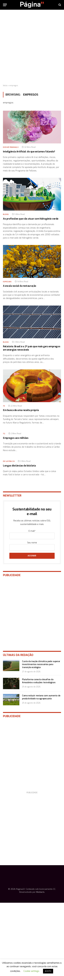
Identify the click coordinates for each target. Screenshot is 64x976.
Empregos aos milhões (15, 438)
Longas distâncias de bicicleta (19, 465)
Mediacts (40, 892)
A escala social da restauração (19, 285)
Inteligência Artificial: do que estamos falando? (29, 151)
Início (5, 85)
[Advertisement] (32, 47)
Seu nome (32, 542)
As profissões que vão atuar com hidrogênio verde (30, 218)
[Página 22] (32, 4)
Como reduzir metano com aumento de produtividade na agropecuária (41, 697)
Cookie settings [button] (31, 971)
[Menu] (5, 4)
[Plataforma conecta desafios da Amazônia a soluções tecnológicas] (11, 683)
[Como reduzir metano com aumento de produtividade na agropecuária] (11, 699)
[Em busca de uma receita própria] (32, 385)
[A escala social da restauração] (32, 261)
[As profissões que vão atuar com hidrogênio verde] (32, 194)
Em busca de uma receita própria (21, 410)
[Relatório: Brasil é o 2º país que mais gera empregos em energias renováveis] (32, 322)
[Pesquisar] (59, 4)
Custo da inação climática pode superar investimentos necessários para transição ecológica (41, 664)
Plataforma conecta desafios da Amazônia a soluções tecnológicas (39, 681)
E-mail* (32, 531)
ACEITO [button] (48, 971)
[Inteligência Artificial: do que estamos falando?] (32, 127)
